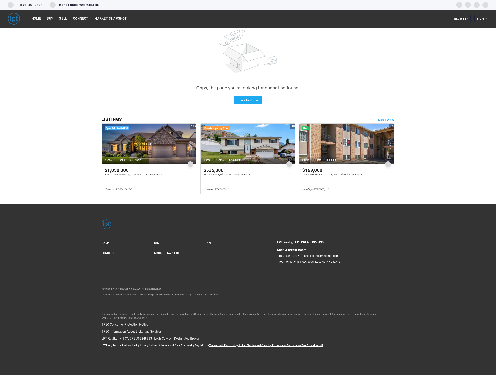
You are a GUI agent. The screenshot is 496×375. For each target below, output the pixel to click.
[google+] (485, 4)
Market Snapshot (110, 18)
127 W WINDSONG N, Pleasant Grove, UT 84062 (133, 174)
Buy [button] (50, 18)
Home (36, 18)
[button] (128, 243)
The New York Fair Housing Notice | (228, 345)
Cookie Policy (145, 294)
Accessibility (211, 294)
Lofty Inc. (119, 288)
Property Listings (184, 294)
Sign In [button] (482, 18)
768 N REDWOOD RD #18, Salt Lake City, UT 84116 (332, 174)
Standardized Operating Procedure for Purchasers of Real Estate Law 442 (285, 345)
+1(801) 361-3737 (288, 255)
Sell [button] (63, 18)
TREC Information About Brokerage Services (132, 331)
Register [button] (461, 18)
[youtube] (477, 4)
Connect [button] (81, 18)
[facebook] (459, 4)
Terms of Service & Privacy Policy (119, 294)
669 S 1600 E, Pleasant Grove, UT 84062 (227, 174)
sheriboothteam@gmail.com (321, 255)
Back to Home (248, 100)
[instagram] (468, 4)
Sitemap (199, 294)
